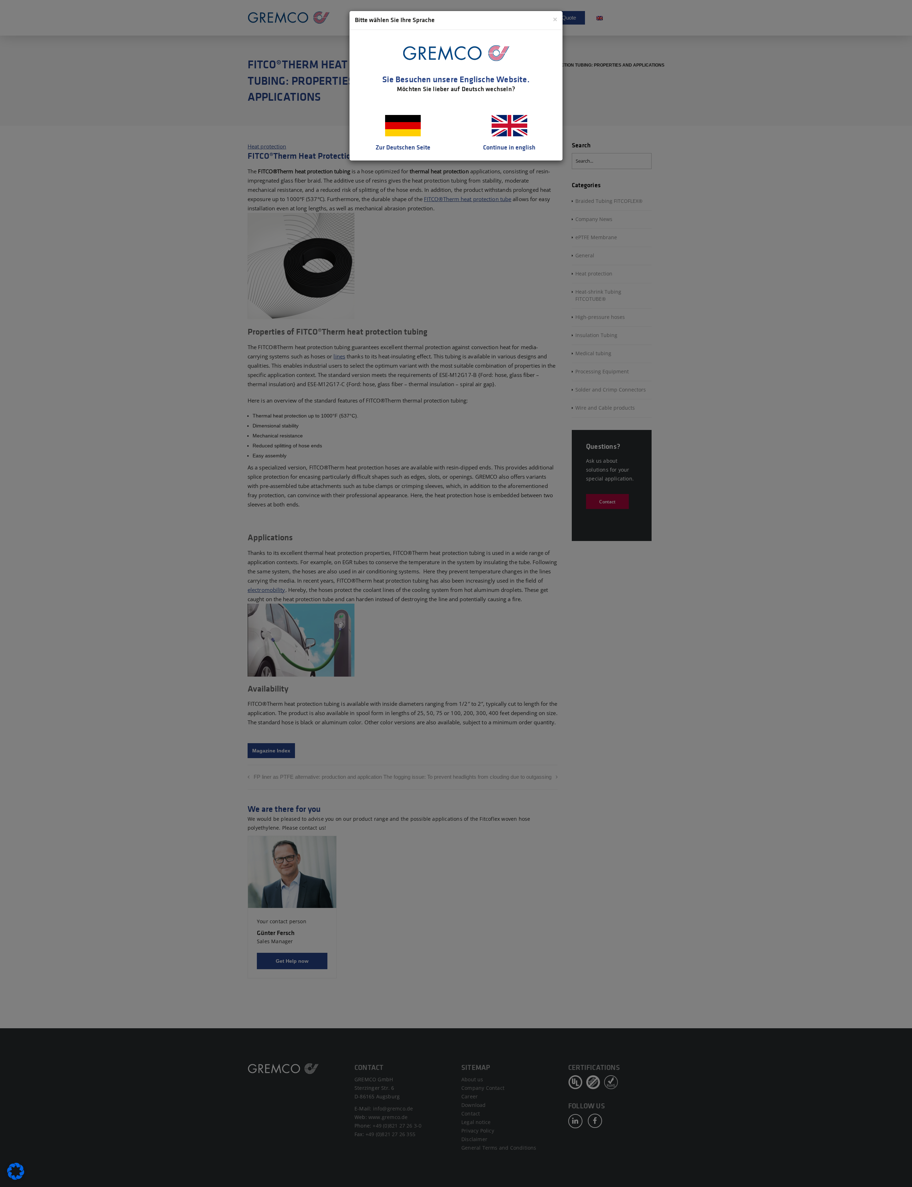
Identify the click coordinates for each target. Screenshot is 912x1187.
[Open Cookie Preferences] (15, 1178)
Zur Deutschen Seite (402, 147)
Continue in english (509, 147)
